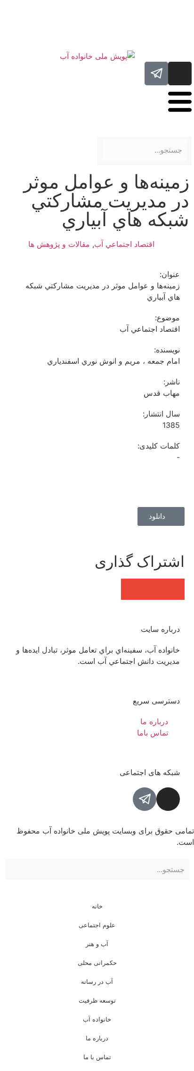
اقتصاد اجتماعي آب (124, 244)
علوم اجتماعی (97, 925)
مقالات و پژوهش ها (59, 244)
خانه (97, 906)
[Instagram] (180, 73)
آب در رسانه (97, 981)
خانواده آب (97, 1019)
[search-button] (188, 132)
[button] (174, 589)
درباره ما (97, 1038)
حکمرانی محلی (97, 962)
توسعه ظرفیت (97, 1000)
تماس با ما (97, 1057)
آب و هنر (97, 944)
